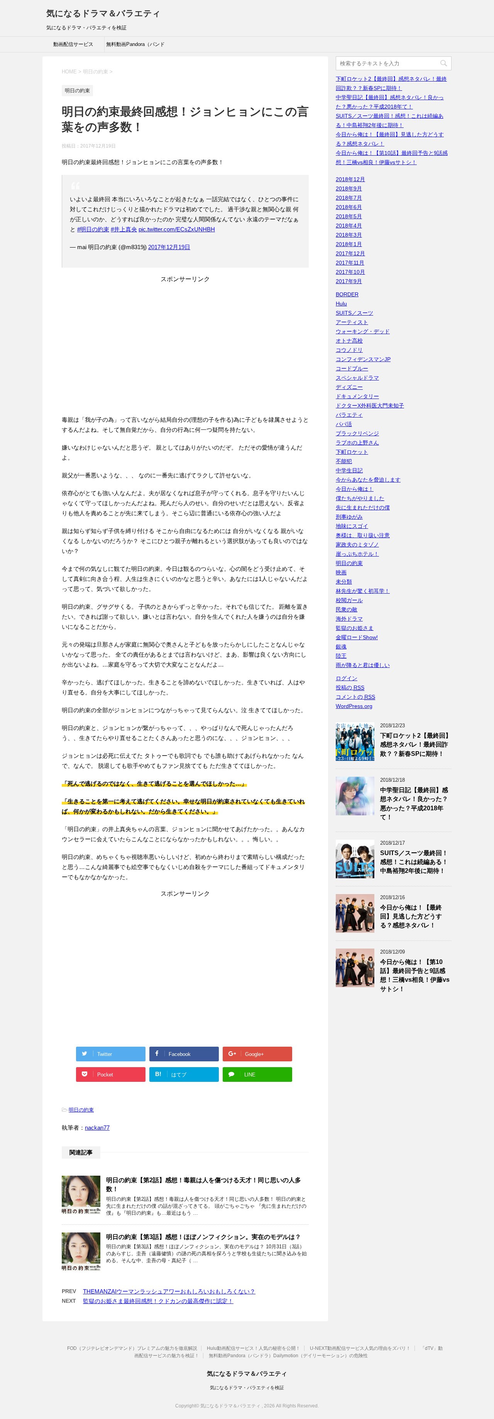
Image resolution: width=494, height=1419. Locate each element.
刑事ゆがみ (349, 517)
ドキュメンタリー (357, 396)
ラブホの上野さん (357, 443)
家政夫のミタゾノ (357, 544)
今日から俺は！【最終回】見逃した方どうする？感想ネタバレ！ (411, 916)
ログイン (346, 678)
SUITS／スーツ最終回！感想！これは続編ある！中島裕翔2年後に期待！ (414, 862)
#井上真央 (124, 229)
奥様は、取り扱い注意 (363, 535)
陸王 (341, 656)
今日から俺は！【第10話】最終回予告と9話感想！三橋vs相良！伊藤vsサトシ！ (415, 975)
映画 (341, 572)
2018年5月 (349, 216)
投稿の (350, 687)
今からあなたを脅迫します (368, 480)
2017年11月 (350, 263)
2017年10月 (350, 272)
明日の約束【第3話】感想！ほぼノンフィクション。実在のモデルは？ (203, 1237)
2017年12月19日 (169, 247)
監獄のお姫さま (355, 628)
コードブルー (352, 368)
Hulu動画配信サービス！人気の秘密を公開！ (253, 1348)
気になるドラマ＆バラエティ (103, 13)
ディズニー (349, 387)
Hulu (341, 303)
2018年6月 (349, 207)
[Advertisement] (185, 351)
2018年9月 (349, 188)
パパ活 (344, 424)
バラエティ (349, 415)
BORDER (347, 294)
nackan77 (97, 1127)
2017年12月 (350, 253)
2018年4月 (349, 225)
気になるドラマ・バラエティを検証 (247, 1387)
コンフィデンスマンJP (363, 359)
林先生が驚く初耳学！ (363, 591)
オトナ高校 (349, 341)
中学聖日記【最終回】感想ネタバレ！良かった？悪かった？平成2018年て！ (414, 803)
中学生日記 (349, 470)
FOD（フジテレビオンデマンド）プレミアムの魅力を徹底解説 (132, 1348)
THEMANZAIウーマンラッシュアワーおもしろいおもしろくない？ (169, 1291)
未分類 (344, 582)
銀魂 (341, 646)
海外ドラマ (349, 619)
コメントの (355, 697)
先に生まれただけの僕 (363, 507)
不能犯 (344, 461)
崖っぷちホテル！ (357, 554)
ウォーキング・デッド (363, 331)
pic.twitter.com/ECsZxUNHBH (177, 229)
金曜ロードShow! (357, 637)
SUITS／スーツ (354, 313)
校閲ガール (349, 600)
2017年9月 (349, 281)
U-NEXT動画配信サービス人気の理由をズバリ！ (360, 1348)
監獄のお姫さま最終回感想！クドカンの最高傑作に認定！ (158, 1301)
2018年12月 (350, 179)
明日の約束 (81, 1110)
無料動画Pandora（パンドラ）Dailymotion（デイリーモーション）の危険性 (135, 46)
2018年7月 (349, 198)
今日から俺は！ (355, 489)
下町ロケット (352, 452)
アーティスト (352, 322)
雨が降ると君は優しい (363, 665)
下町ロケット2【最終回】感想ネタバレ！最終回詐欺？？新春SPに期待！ (416, 744)
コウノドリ (349, 350)
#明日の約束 (93, 229)
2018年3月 (349, 235)
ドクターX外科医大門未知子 (370, 405)
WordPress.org (354, 706)
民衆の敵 (346, 609)
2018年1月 (349, 244)
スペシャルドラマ (357, 378)
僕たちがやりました (360, 498)
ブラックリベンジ (357, 433)
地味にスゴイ (352, 526)
